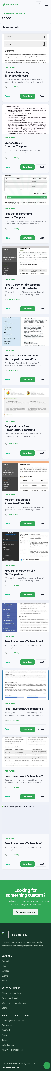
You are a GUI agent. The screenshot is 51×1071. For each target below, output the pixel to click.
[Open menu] (46, 4)
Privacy (5, 1035)
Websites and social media (14, 1003)
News (4, 981)
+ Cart (41, 96)
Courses (5, 971)
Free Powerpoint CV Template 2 (24, 776)
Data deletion (8, 1045)
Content (5, 961)
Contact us (7, 1025)
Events (5, 976)
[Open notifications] (39, 4)
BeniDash (6, 1030)
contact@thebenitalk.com (13, 1020)
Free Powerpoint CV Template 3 (24, 708)
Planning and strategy (11, 993)
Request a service (10, 1068)
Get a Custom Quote (25, 912)
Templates (10, 67)
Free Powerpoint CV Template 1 (23, 843)
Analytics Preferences (12, 1049)
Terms (5, 1040)
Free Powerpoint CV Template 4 (24, 641)
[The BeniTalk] (10, 4)
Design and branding (11, 998)
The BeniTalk (12, 370)
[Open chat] (46, 1065)
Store (4, 1008)
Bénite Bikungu (13, 299)
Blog (4, 966)
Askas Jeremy (13, 87)
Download (27, 96)
